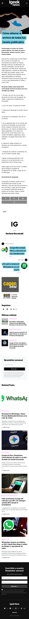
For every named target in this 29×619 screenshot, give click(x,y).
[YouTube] (3, 309)
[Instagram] (11, 309)
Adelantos (11, 318)
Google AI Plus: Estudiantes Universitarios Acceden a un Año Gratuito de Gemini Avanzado (18, 345)
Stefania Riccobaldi (14, 233)
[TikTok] (15, 309)
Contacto (14, 612)
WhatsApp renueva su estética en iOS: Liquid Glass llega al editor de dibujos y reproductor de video (14, 545)
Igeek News (14, 604)
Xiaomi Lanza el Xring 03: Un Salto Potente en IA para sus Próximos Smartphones (18, 333)
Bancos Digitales (13, 495)
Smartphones (18, 329)
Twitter (4, 211)
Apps (3, 28)
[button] (2, 3)
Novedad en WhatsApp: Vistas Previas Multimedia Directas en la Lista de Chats (18, 323)
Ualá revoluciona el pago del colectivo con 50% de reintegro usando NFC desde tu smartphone (14, 502)
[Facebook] (7, 309)
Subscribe (14, 369)
